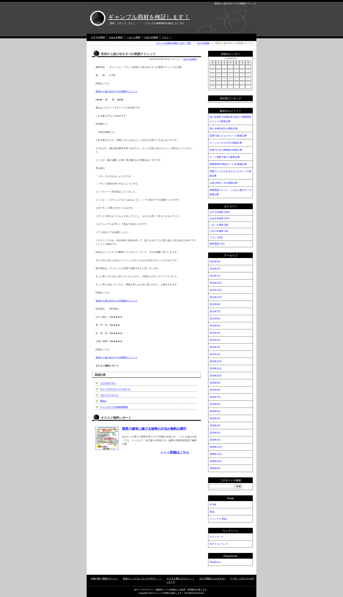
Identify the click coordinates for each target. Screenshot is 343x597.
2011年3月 (215, 340)
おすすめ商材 (98, 37)
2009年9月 (215, 468)
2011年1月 (215, 354)
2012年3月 (215, 261)
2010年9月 (215, 382)
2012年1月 (215, 275)
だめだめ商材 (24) (219, 231)
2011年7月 (215, 311)
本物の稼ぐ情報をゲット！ (105, 578)
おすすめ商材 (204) (219, 212)
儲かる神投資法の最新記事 (223, 128)
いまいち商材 (133, 37)
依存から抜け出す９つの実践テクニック (116, 91)
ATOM (213, 504)
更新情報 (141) (217, 243)
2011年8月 (215, 304)
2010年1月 (215, 439)
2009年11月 (216, 454)
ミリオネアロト (108, 383)
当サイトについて (219, 544)
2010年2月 (215, 432)
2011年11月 (216, 290)
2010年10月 (216, 375)
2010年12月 (216, 361)
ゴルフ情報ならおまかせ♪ (212, 578)
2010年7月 (215, 397)
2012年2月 (215, 268)
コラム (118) (216, 237)
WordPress (215, 562)
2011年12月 (216, 283)
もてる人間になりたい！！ (181, 578)
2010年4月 (215, 418)
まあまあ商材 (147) (219, 218)
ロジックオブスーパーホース (115, 389)
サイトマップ (216, 536)
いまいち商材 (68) (219, 224)
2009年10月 (216, 461)
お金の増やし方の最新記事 (223, 183)
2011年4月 (215, 332)
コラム (165, 37)
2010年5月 (215, 411)
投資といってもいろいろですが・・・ (142, 578)
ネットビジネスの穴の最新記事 (226, 142)
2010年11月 (216, 368)
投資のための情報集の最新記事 (226, 150)
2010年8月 (215, 390)
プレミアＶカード (109, 395)
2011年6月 (215, 318)
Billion (103, 401)
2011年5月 (215, 325)
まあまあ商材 (116, 37)
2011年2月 (215, 347)
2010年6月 (215, 404)
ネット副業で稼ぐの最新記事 (225, 157)
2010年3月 (215, 425)
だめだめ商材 (151, 37)
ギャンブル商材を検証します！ (149, 17)
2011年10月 (216, 297)
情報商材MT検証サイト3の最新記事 (228, 164)
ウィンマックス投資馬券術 (114, 407)
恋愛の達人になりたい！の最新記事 (228, 135)
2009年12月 (216, 447)
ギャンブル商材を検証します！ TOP (173, 43)
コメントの (218, 518)
